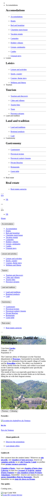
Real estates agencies (19, 189)
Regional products (17, 132)
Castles (13, 51)
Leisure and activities (19, 69)
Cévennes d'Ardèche (26, 470)
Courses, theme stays (19, 78)
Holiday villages (17, 43)
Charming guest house (19, 30)
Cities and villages (17, 100)
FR (7, 199)
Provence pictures (17, 113)
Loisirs (8, 58)
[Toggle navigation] (2, 204)
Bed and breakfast (17, 25)
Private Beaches (17, 163)
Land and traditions (18, 127)
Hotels (13, 21)
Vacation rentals (17, 34)
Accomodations (12, 5)
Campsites (14, 38)
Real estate (10, 178)
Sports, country (16, 74)
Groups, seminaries (18, 47)
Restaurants (15, 167)
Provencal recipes (17, 154)
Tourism (9, 85)
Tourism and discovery (19, 96)
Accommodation (7, 224)
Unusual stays (16, 56)
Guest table (15, 171)
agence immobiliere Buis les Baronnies (16, 477)
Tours (13, 109)
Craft (12, 136)
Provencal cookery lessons (21, 158)
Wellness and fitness (18, 83)
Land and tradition (13, 116)
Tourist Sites (15, 105)
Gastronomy (10, 138)
